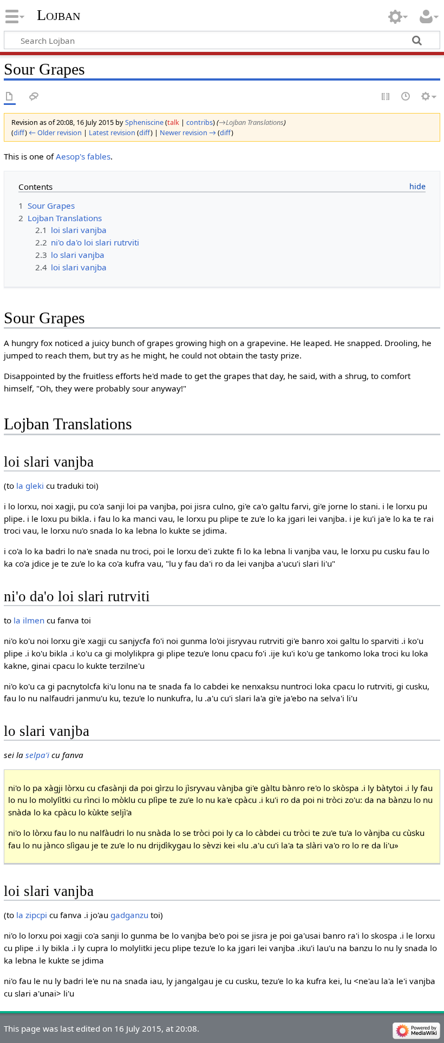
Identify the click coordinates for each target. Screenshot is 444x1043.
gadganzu (129, 914)
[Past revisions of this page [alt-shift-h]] (406, 97)
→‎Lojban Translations (251, 122)
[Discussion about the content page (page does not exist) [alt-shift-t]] (34, 97)
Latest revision (112, 132)
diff (19, 132)
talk (173, 122)
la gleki (30, 485)
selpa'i (37, 754)
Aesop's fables (83, 156)
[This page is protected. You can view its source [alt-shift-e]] (386, 97)
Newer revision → (188, 132)
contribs (199, 122)
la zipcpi (31, 914)
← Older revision (55, 132)
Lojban (58, 14)
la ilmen (29, 620)
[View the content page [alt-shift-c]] (10, 97)
